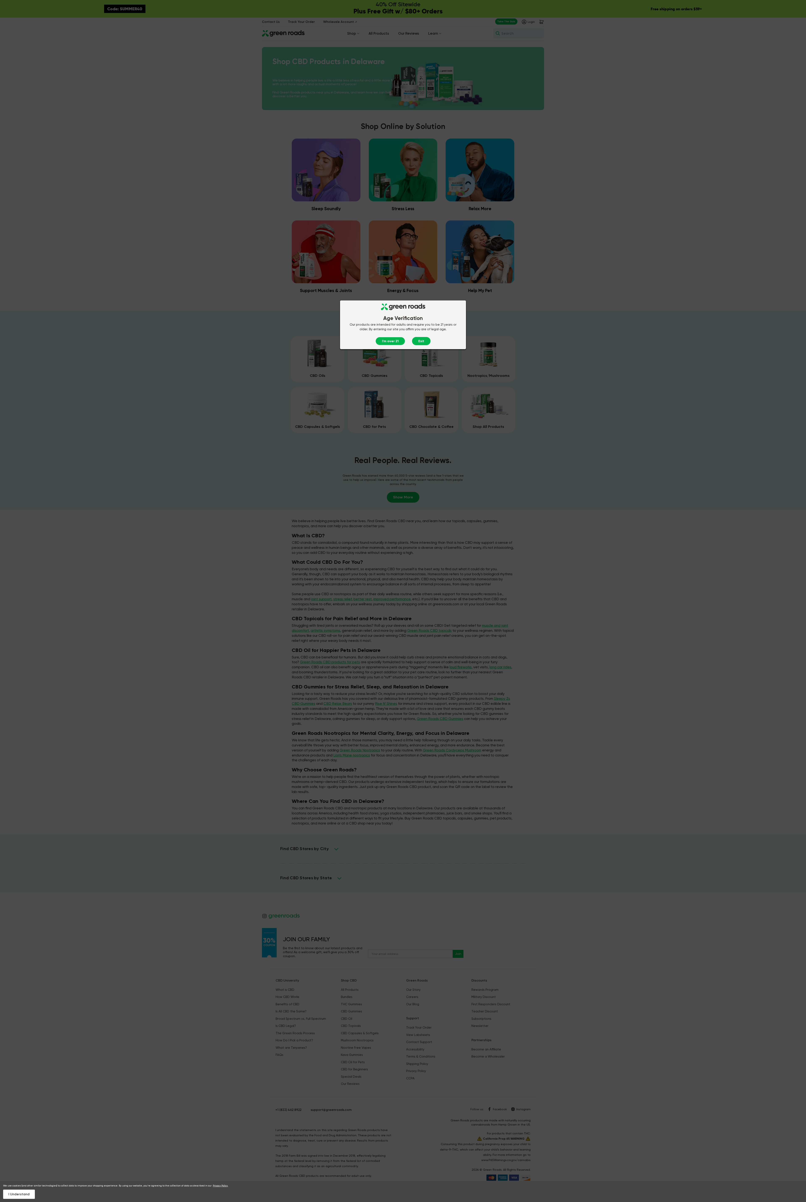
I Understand (19, 1194)
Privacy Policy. (220, 1185)
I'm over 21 (390, 341)
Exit (421, 341)
